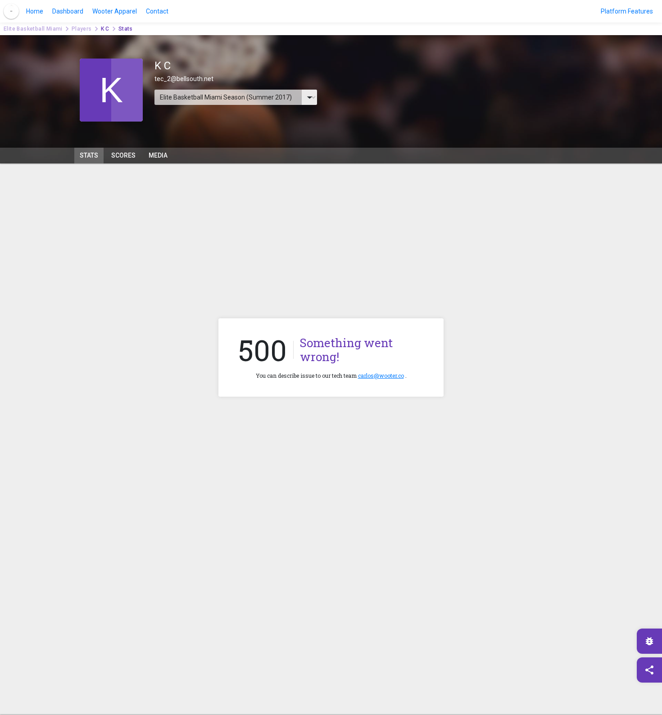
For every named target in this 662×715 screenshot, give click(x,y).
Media (158, 155)
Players (82, 29)
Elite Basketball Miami (33, 29)
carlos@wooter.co (381, 375)
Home (34, 11)
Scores (123, 155)
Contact (157, 11)
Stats (89, 155)
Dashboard (67, 11)
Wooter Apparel (114, 11)
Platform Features (627, 11)
